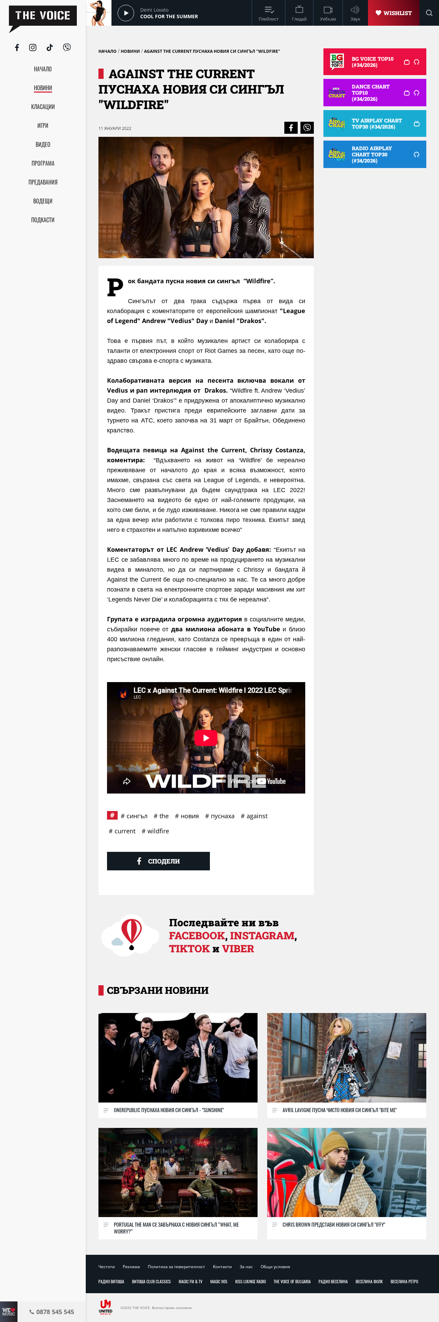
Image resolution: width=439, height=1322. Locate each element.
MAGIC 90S (218, 1281)
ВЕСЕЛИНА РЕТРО (404, 1281)
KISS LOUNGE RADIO (250, 1281)
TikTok (189, 948)
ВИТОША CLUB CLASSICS (151, 1281)
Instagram (262, 935)
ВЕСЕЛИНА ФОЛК (369, 1281)
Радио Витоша (111, 1281)
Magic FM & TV (190, 1281)
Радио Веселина (333, 1281)
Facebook (197, 935)
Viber (238, 948)
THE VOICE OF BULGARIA (292, 1281)
